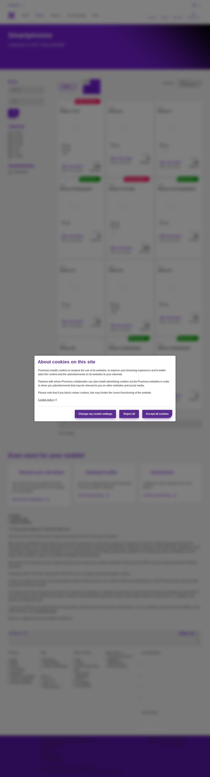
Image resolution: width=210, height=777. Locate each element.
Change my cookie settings (95, 413)
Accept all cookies (157, 413)
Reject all (129, 413)
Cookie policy (46, 400)
